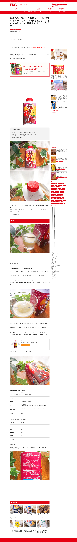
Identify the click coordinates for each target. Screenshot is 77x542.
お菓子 (57, 161)
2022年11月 (53, 216)
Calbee (56, 183)
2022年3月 (53, 224)
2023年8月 (53, 207)
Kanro (63, 183)
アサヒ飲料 (58, 186)
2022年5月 (53, 222)
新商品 (59, 201)
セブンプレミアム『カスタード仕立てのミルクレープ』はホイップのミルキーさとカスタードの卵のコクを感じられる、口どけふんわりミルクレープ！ (61, 97)
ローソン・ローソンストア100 (55, 265)
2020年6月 (53, 245)
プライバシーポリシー (63, 1)
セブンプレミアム (60, 195)
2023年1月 (53, 214)
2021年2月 (53, 237)
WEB (52, 252)
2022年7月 (53, 220)
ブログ (27, 9)
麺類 (52, 268)
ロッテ (63, 198)
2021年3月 (53, 236)
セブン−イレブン (12, 29)
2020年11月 (53, 240)
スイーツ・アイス (61, 177)
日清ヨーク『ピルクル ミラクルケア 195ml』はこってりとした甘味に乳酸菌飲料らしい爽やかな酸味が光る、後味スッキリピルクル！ (16, 516)
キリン (60, 189)
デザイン (53, 269)
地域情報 (53, 272)
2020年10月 (53, 241)
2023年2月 (53, 213)
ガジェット (53, 254)
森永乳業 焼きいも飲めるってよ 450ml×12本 (29, 342)
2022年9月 (53, 218)
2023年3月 (53, 212)
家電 (52, 273)
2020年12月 (53, 239)
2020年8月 (53, 243)
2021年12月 (53, 227)
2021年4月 (53, 235)
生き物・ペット (54, 276)
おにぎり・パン (53, 257)
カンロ (57, 189)
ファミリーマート (53, 263)
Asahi (52, 183)
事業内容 (38, 9)
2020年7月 (53, 244)
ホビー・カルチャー (55, 270)
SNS (52, 251)
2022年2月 (53, 225)
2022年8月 (53, 219)
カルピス (53, 189)
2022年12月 (53, 215)
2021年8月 (53, 231)
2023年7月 (53, 208)
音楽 (52, 278)
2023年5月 (53, 210)
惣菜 (55, 201)
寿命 (52, 201)
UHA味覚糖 (53, 186)
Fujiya (59, 183)
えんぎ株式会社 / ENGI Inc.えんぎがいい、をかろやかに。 (20, 5)
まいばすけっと (53, 264)
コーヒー (53, 192)
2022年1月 (53, 226)
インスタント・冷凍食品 (54, 256)
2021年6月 (53, 233)
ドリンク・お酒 (18, 29)
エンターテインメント (55, 253)
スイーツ (62, 192)
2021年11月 (53, 228)
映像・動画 (53, 275)
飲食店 (52, 267)
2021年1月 (53, 238)
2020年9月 (53, 242)
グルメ (57, 177)
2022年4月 (53, 223)
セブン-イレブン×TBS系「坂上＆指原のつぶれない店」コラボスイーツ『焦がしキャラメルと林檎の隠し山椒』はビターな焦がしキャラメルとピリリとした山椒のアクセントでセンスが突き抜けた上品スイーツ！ (61, 105)
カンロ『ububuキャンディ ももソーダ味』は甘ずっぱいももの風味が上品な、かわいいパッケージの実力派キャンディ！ (59, 92)
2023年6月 (53, 209)
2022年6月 (53, 221)
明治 (62, 201)
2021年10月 (53, 229)
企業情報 (49, 9)
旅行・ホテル (54, 274)
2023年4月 (53, 211)
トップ (16, 9)
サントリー (57, 192)
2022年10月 (53, 217)
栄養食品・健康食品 (54, 266)
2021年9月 (53, 230)
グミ (63, 189)
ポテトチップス (58, 198)
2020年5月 (53, 246)
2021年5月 (53, 234)
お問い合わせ (61, 9)
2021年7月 (53, 232)
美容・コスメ (54, 277)
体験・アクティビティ (55, 271)
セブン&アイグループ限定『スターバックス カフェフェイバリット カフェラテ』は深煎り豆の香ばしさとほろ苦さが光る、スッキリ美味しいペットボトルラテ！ (43, 530)
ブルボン (53, 198)
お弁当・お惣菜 (53, 258)
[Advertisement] (30, 86)
